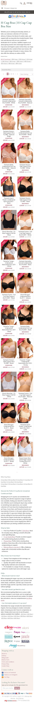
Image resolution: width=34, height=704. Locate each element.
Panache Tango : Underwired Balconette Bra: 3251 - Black (9, 329)
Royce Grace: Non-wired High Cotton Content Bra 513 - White (25, 460)
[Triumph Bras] (21, 646)
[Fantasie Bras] (9, 632)
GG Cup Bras (18, 482)
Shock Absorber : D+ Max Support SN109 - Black (9, 233)
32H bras (29, 59)
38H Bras (23, 616)
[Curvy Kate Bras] (17, 628)
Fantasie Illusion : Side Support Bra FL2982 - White (25, 166)
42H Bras (4, 618)
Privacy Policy (5, 664)
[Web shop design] (11, 700)
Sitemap (27, 696)
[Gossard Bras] (17, 637)
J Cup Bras (20, 484)
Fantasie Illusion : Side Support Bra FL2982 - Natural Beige (8, 134)
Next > (15, 74)
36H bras (12, 61)
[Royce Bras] (9, 641)
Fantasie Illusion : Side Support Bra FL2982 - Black (25, 199)
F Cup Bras (27, 480)
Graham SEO (26, 700)
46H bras (19, 63)
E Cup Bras (20, 480)
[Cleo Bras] (9, 628)
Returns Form (5, 660)
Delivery (4, 655)
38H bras (20, 61)
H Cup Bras (4, 484)
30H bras (22, 59)
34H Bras (10, 616)
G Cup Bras (10, 482)
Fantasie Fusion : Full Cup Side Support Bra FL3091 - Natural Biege (25, 396)
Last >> (17, 74)
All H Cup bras (5, 59)
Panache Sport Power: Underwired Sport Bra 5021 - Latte (25, 427)
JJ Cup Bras (27, 484)
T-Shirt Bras (25, 530)
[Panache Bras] (25, 637)
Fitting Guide (5, 658)
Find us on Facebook (10, 672)
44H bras (11, 63)
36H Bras (16, 616)
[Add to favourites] (15, 80)
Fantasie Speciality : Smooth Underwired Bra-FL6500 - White (8, 101)
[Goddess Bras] (9, 637)
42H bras (4, 63)
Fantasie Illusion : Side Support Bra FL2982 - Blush (8, 361)
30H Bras (29, 614)
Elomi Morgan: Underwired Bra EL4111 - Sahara (25, 296)
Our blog (6, 677)
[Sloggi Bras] (13, 646)
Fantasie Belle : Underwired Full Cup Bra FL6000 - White (25, 133)
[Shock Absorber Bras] (25, 641)
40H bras (27, 61)
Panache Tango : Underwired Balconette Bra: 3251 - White (9, 263)
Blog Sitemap (20, 698)
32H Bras (4, 616)
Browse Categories (10, 8)
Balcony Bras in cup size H (12, 547)
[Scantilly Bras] (17, 641)
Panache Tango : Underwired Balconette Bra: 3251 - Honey (25, 362)
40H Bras (29, 616)
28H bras (15, 59)
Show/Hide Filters (6, 70)
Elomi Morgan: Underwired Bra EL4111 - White (9, 459)
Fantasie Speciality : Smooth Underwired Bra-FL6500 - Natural (25, 101)
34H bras (5, 61)
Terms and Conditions (8, 662)
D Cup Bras (4, 480)
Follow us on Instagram (10, 675)
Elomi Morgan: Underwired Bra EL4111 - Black (9, 426)
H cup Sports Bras (9, 537)
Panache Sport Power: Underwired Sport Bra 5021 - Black (9, 200)
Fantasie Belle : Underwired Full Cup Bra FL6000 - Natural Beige (9, 167)
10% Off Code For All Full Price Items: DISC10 (17, 12)
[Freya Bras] (17, 632)
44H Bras (10, 618)
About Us (4, 653)
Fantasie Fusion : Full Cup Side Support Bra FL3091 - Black (9, 296)
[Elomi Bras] (25, 628)
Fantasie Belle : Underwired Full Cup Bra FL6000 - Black (25, 328)
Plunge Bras (7, 541)
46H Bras (16, 618)
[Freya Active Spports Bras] (25, 632)
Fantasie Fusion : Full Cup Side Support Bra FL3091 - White (25, 233)
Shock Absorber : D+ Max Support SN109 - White (9, 395)
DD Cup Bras (12, 480)
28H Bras (23, 614)
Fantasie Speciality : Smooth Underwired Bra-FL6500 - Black (25, 262)
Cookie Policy (5, 666)
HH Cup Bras (12, 484)
